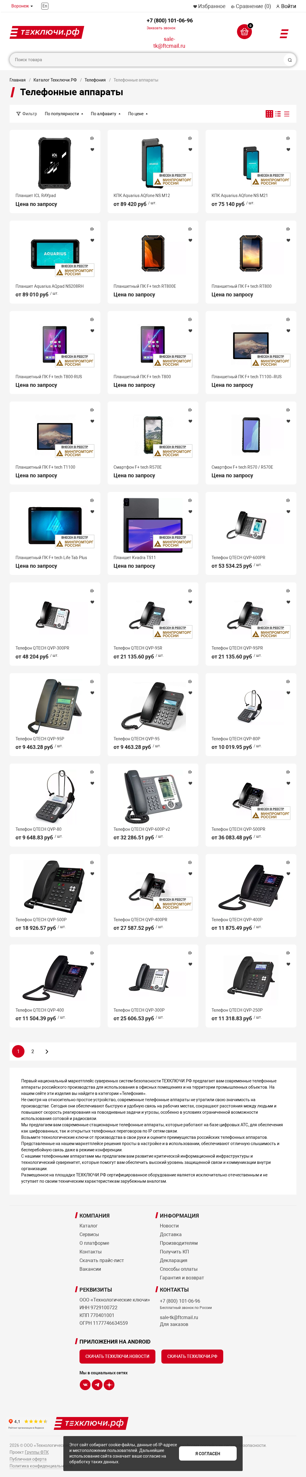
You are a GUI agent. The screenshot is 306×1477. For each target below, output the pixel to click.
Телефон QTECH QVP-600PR (238, 557)
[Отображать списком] (278, 114)
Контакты (90, 1252)
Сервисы (89, 1234)
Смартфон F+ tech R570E (138, 467)
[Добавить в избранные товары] (92, 149)
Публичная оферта (28, 1459)
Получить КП (174, 1252)
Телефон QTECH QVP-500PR (238, 829)
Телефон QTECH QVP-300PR (42, 648)
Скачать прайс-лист (101, 1260)
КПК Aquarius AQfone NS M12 (142, 195)
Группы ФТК (37, 1452)
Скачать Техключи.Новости (117, 1356)
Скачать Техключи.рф (192, 1356)
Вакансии (90, 1269)
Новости (169, 1226)
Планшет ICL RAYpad (36, 195)
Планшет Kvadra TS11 (135, 557)
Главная (18, 80)
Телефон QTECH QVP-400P (237, 919)
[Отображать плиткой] (269, 114)
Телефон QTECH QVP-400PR (140, 919)
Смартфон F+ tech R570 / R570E (242, 467)
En (44, 6)
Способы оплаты (179, 1269)
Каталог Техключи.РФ (55, 80)
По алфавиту (103, 113)
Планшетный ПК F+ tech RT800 (242, 286)
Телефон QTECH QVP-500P (41, 919)
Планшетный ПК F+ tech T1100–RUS (246, 376)
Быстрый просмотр (55, 163)
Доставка (171, 1234)
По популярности (62, 113)
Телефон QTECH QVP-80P (236, 738)
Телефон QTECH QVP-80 (39, 829)
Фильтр (29, 113)
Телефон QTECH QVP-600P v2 (142, 829)
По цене (135, 113)
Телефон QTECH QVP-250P (237, 1010)
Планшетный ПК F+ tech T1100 (45, 467)
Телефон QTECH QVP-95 (137, 738)
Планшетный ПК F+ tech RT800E (145, 286)
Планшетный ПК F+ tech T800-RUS (49, 376)
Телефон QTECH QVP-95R (138, 648)
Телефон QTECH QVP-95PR (237, 648)
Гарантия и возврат (182, 1278)
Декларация (173, 1260)
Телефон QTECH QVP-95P (40, 738)
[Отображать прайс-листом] (286, 114)
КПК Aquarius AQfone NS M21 (240, 195)
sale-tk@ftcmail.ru (169, 42)
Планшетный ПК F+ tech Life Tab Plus (51, 557)
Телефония (95, 80)
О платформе (94, 1243)
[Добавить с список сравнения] (92, 138)
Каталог (88, 1226)
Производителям (179, 1243)
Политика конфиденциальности (41, 1466)
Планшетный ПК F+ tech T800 (142, 376)
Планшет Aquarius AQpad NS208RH (50, 286)
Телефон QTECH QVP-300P (139, 1010)
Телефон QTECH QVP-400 (40, 1010)
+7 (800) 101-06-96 (170, 23)
